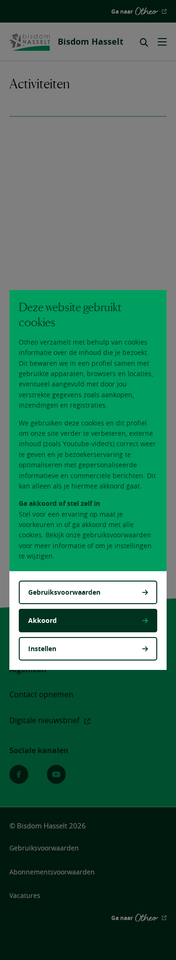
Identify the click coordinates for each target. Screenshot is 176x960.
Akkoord (42, 620)
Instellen (42, 648)
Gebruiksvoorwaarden (64, 592)
